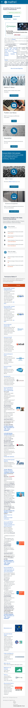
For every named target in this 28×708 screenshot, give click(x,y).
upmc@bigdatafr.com (8, 422)
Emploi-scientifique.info (8, 653)
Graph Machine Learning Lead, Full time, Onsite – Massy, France (11, 50)
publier (14, 120)
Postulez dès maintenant (9, 456)
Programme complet (8, 517)
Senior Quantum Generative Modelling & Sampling (11, 54)
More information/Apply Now (17, 68)
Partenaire (5, 153)
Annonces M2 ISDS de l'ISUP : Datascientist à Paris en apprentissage (8, 389)
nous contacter (14, 211)
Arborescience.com (8, 628)
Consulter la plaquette (8, 426)
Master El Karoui (7, 16)
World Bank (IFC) (7, 376)
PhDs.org (5, 674)
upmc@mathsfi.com (8, 556)
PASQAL (14, 39)
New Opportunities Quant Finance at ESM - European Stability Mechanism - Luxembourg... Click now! (13, 156)
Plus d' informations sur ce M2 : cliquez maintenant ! (9, 429)
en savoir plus (14, 95)
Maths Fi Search (12, 181)
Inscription (14, 146)
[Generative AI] (16, 16)
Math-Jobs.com (7, 663)
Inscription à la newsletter (14, 12)
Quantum (15, 19)
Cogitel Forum (12, 700)
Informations (6, 519)
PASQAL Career (7, 19)
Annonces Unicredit (8, 337)
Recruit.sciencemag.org (8, 683)
